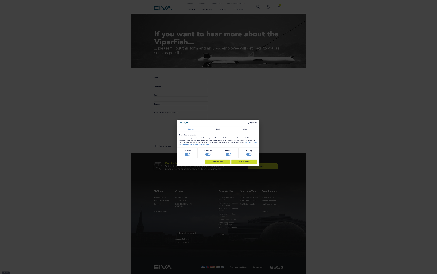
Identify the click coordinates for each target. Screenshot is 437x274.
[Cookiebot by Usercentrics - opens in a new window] (249, 123)
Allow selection (218, 161)
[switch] (207, 154)
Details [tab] (218, 129)
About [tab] (245, 129)
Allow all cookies (244, 161)
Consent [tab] (191, 129)
